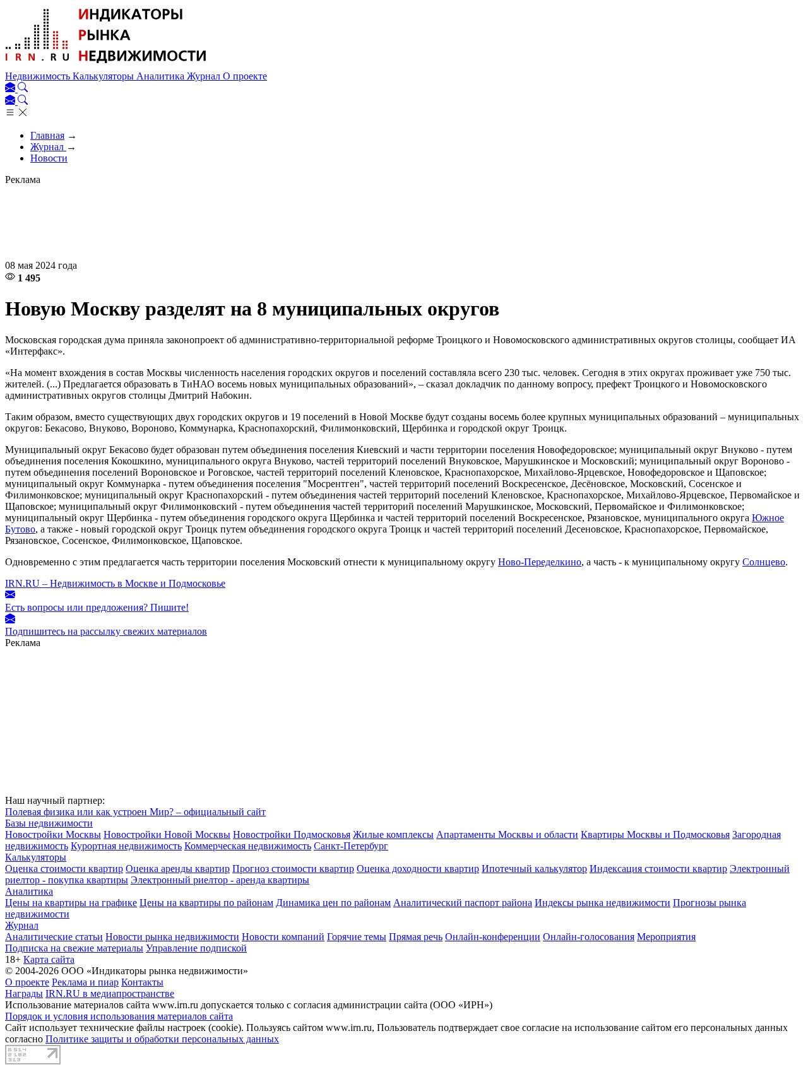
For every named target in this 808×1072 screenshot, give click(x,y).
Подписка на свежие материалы (74, 948)
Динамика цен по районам (333, 902)
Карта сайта (48, 959)
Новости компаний (283, 936)
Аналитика (161, 76)
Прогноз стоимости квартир (293, 868)
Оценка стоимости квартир (64, 868)
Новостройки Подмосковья (291, 834)
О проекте (245, 76)
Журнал (205, 76)
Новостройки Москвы (53, 834)
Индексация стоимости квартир (658, 868)
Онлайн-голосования (588, 936)
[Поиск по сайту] (23, 88)
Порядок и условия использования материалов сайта (119, 1016)
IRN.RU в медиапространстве (109, 993)
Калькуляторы (104, 76)
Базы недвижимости (49, 823)
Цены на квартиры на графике (71, 902)
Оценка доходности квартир (418, 868)
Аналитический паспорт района (462, 902)
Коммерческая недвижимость (247, 845)
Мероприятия (666, 936)
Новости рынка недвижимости (172, 936)
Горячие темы (356, 936)
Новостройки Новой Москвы (167, 834)
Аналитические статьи (54, 936)
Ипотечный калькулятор (534, 868)
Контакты (142, 982)
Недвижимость (39, 76)
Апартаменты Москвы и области (507, 834)
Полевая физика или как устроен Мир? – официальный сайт (135, 811)
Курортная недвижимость (126, 845)
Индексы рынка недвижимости (602, 902)
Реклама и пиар (85, 982)
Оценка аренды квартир (178, 868)
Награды (24, 993)
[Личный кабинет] (11, 88)
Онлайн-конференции (492, 936)
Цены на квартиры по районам (206, 902)
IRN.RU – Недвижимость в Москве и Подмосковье (115, 583)
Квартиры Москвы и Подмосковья (655, 834)
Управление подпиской (196, 948)
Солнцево (763, 562)
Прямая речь (416, 936)
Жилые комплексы (393, 834)
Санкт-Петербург (351, 845)
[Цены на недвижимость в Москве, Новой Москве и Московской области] (106, 64)
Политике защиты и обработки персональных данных (162, 1039)
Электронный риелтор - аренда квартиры (220, 880)
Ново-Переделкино (539, 562)
